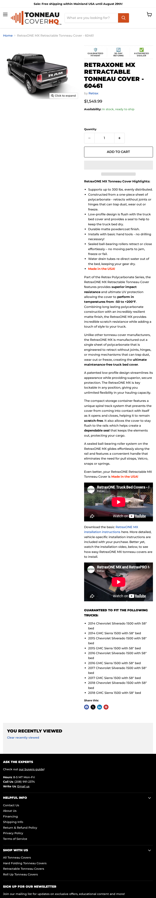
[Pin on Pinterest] (106, 707)
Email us (23, 786)
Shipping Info (13, 822)
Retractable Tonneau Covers (23, 869)
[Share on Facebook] (86, 707)
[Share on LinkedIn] (99, 707)
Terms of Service (15, 839)
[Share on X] (93, 707)
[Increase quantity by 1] (119, 138)
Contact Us (11, 805)
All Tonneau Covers (17, 857)
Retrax (93, 93)
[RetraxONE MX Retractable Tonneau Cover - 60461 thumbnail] (12, 111)
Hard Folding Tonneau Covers (25, 863)
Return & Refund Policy (20, 827)
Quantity (90, 129)
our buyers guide (31, 769)
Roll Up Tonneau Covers (20, 874)
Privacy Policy (13, 833)
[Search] (123, 18)
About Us (9, 811)
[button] (118, 165)
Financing (10, 816)
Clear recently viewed (23, 737)
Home (8, 35)
